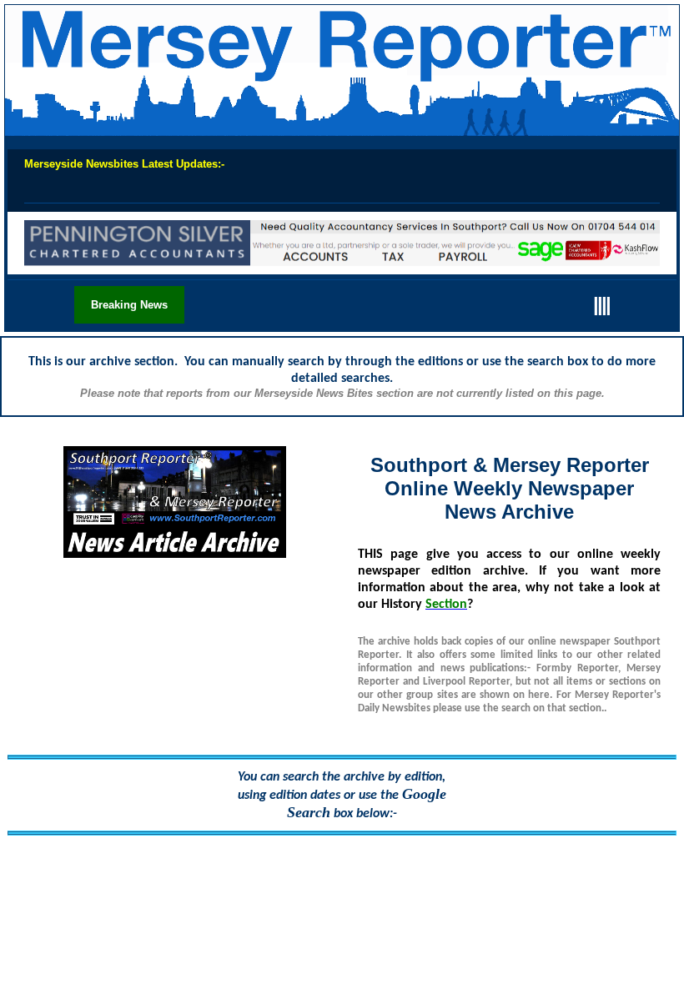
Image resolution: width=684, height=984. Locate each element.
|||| (601, 304)
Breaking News (129, 305)
